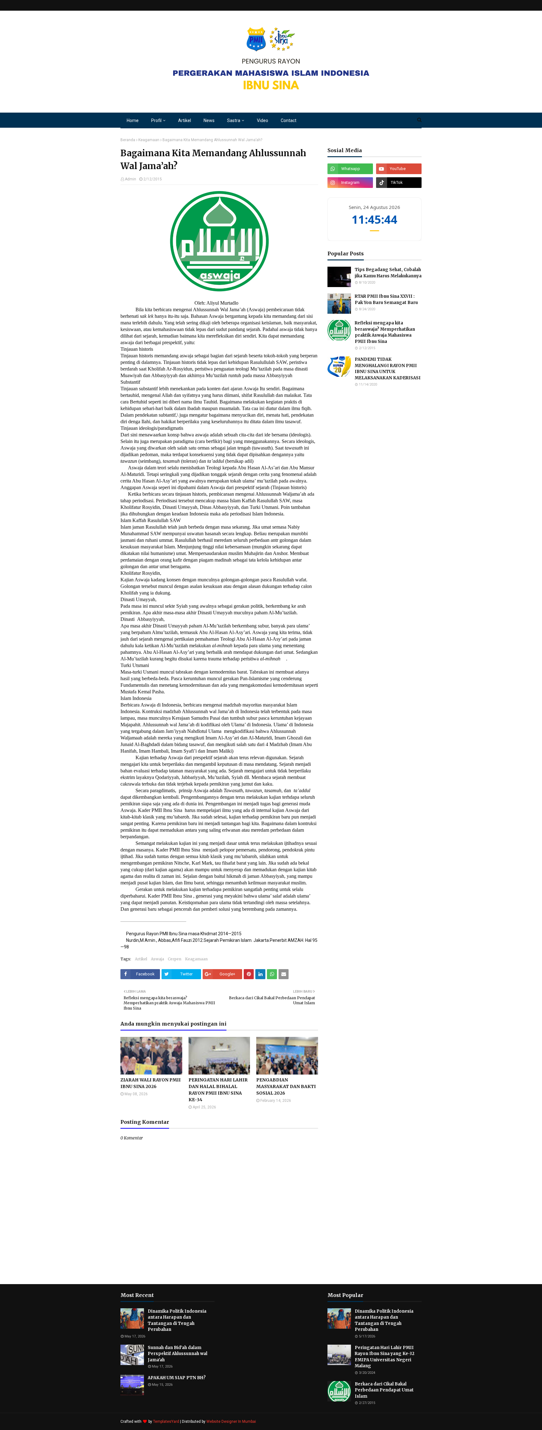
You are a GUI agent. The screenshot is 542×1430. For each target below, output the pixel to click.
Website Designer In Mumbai (231, 1421)
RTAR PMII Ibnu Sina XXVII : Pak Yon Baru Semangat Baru (386, 299)
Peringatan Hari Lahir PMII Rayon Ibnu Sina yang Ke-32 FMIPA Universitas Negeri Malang (384, 1357)
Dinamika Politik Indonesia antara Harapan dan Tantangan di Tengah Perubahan (177, 1320)
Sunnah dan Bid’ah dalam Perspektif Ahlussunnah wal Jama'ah (177, 1354)
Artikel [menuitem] (184, 120)
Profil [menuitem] (156, 120)
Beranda (127, 140)
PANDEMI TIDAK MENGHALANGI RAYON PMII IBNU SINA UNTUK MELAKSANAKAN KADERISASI (388, 369)
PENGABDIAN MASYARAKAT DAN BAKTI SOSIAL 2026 (286, 1086)
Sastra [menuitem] (233, 120)
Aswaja (157, 959)
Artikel (141, 959)
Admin (130, 179)
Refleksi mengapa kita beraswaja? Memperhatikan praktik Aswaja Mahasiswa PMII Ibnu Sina (385, 332)
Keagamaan (148, 140)
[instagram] (350, 182)
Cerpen (174, 959)
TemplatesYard (166, 1421)
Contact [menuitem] (288, 120)
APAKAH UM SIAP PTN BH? (177, 1377)
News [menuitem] (209, 120)
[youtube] (399, 168)
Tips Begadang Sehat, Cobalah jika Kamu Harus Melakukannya (388, 273)
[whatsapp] (350, 168)
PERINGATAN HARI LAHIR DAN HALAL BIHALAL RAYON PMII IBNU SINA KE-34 (218, 1089)
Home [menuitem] (133, 120)
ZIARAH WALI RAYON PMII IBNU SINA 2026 (150, 1083)
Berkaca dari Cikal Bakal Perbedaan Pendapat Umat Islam (384, 1390)
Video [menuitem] (262, 120)
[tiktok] (399, 182)
